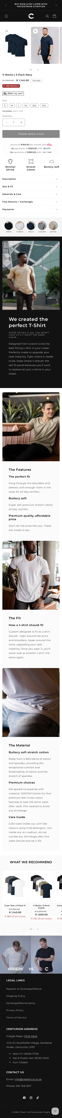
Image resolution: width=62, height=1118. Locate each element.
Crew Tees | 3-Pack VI (15, 905)
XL (26, 105)
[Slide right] (37, 69)
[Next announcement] (56, 5)
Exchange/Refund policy (20, 1003)
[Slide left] (24, 69)
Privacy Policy (14, 1010)
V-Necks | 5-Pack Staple (41, 906)
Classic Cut (25, 1112)
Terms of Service (16, 1017)
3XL (44, 105)
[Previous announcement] (5, 5)
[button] (6, 16)
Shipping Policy (15, 996)
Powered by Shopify (40, 1112)
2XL (34, 105)
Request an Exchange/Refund (23, 988)
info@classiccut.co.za (28, 1079)
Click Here (30, 1036)
